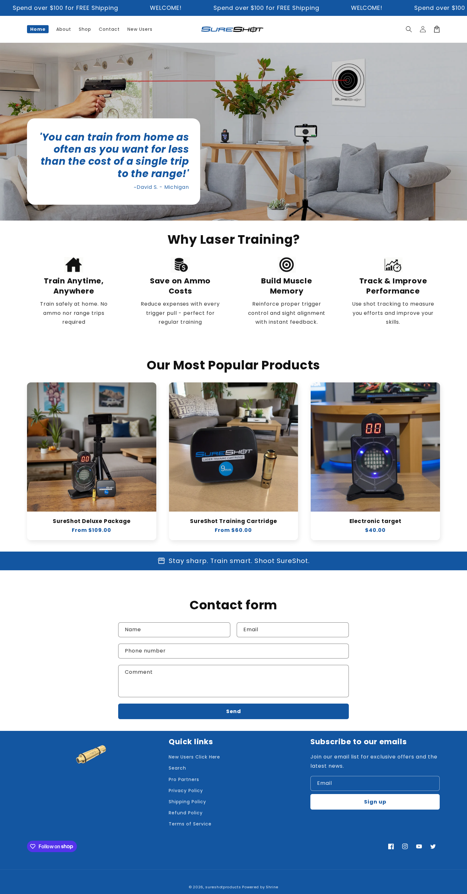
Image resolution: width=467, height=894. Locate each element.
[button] (409, 29)
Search (177, 768)
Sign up (375, 801)
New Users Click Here (194, 757)
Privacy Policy (186, 790)
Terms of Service (190, 824)
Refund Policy (185, 813)
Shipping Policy (187, 801)
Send (233, 711)
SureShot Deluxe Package (91, 521)
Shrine (272, 887)
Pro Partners (184, 779)
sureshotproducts (223, 887)
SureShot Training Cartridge (233, 521)
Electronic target (375, 521)
